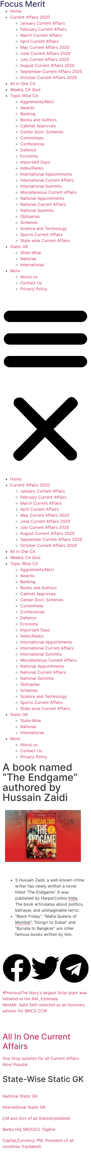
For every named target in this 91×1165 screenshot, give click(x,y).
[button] (45, 384)
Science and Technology (43, 228)
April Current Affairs (39, 41)
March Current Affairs (41, 35)
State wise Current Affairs (45, 240)
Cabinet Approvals (38, 125)
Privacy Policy (33, 288)
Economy (29, 155)
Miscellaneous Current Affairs (48, 192)
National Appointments (42, 198)
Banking (27, 113)
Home (15, 11)
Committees (31, 137)
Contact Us (31, 282)
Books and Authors (38, 119)
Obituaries (30, 216)
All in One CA (22, 83)
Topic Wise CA (24, 95)
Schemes (28, 222)
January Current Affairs (42, 23)
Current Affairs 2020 (30, 17)
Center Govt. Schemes (41, 131)
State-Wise (30, 252)
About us (28, 276)
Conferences (32, 143)
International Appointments (46, 174)
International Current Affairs (47, 180)
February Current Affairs (43, 29)
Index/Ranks (31, 168)
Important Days (35, 162)
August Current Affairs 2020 (47, 65)
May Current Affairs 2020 (44, 47)
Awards (27, 107)
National (28, 258)
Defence (28, 149)
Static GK (19, 246)
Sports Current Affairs (41, 234)
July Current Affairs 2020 (44, 59)
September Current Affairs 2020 (51, 71)
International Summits (41, 186)
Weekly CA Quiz (25, 89)
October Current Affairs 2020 (48, 77)
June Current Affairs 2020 (45, 53)
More (15, 270)
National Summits (37, 210)
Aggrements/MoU (37, 101)
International (32, 264)
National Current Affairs (43, 204)
